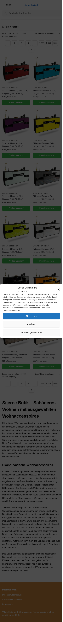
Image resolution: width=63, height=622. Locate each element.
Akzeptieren (31, 316)
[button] (58, 289)
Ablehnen (31, 324)
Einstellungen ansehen (31, 332)
